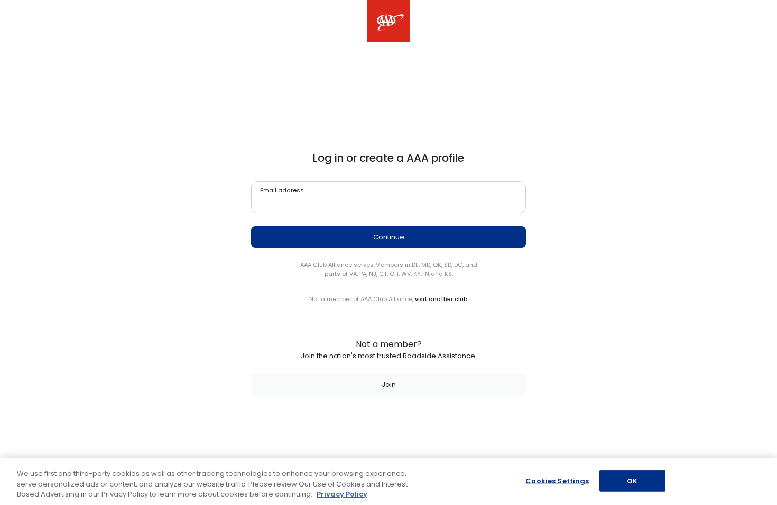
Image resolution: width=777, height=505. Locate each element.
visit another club (441, 299)
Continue (388, 237)
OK (632, 480)
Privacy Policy (342, 494)
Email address (282, 190)
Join (389, 384)
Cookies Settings (557, 480)
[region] (388, 481)
